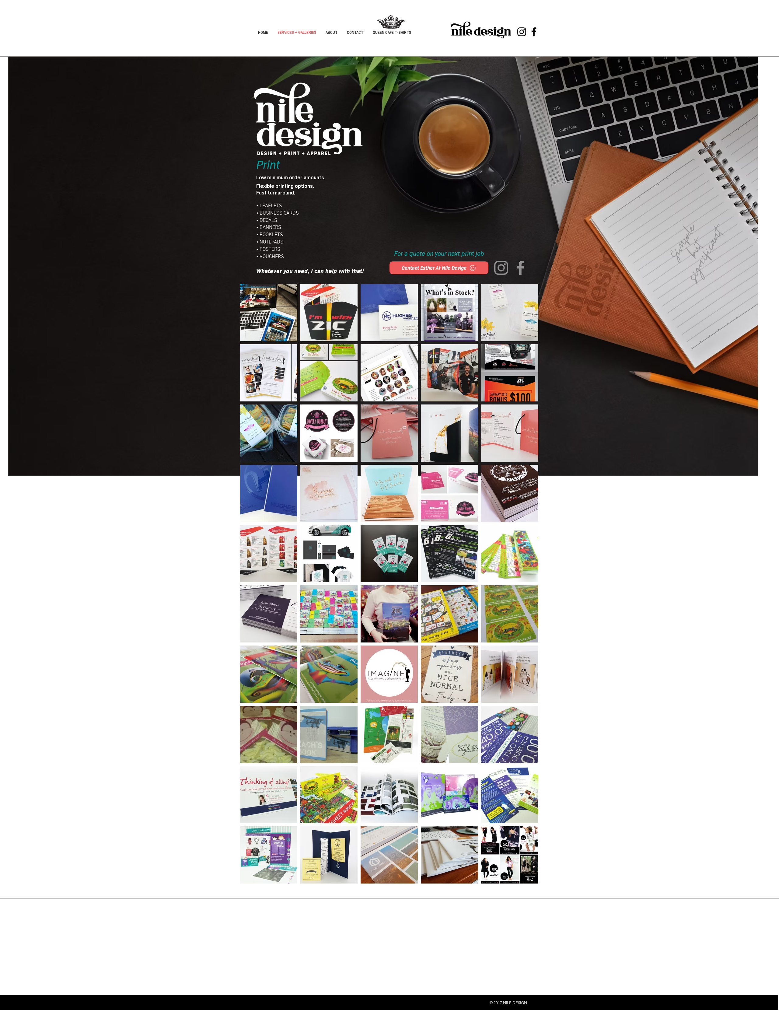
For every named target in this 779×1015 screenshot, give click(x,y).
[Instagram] (522, 32)
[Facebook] (534, 32)
